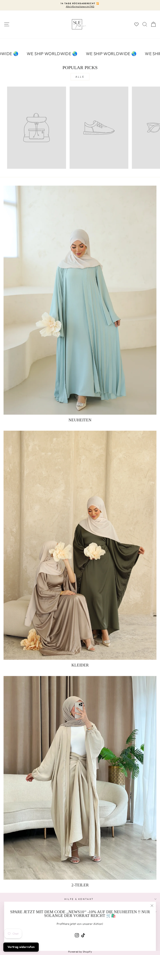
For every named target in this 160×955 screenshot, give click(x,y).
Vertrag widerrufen (21, 947)
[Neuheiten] (80, 300)
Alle (79, 76)
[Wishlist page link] (136, 24)
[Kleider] (80, 545)
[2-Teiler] (80, 778)
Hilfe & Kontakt (79, 899)
